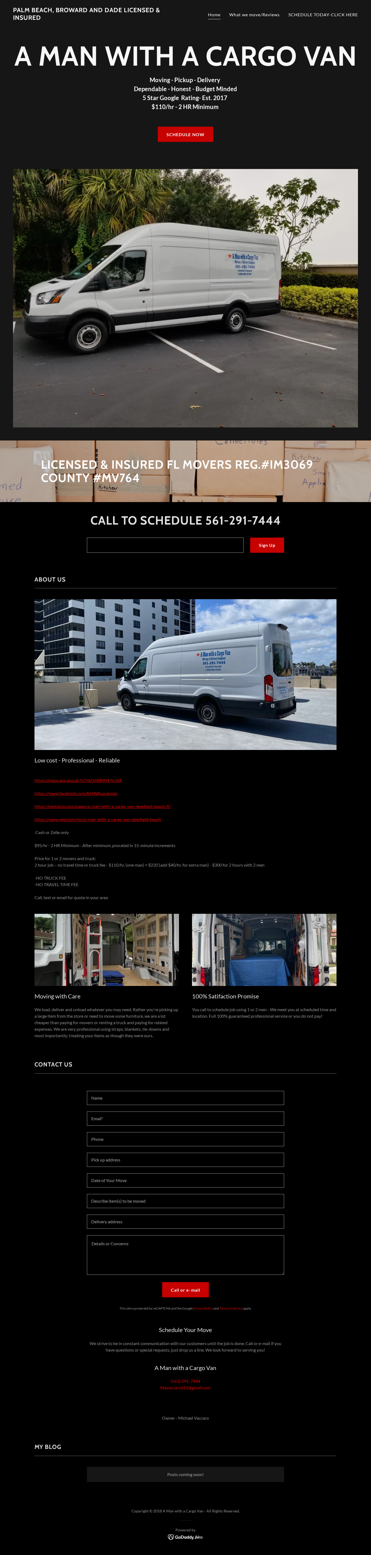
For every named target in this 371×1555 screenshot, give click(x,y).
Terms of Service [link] (231, 1308)
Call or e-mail (185, 1289)
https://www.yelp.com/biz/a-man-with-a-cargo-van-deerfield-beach (97, 819)
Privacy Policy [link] (203, 1308)
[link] (97, 18)
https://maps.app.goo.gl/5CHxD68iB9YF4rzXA (78, 780)
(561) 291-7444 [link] (185, 1381)
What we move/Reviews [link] (254, 14)
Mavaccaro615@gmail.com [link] (185, 1387)
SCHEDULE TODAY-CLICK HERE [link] (323, 14)
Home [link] (214, 14)
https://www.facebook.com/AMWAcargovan (76, 793)
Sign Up (267, 545)
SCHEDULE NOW (185, 134)
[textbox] (165, 545)
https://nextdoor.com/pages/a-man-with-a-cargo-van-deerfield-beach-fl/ (102, 806)
